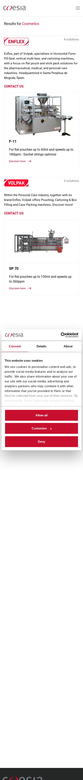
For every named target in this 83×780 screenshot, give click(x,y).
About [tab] (68, 346)
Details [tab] (42, 346)
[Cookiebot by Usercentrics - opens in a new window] (60, 335)
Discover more (17, 161)
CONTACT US (14, 86)
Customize (39, 428)
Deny (41, 441)
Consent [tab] (15, 346)
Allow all (41, 415)
